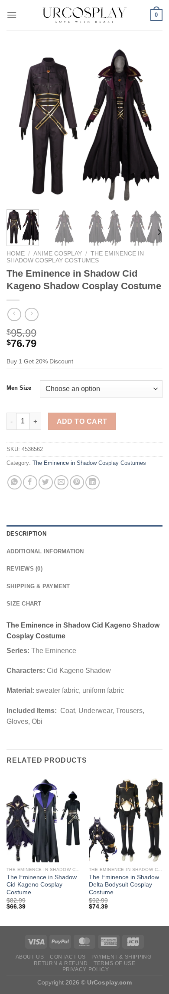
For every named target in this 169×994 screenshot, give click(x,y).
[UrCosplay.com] (84, 15)
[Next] (148, 125)
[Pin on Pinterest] (77, 482)
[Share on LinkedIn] (92, 482)
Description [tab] (26, 533)
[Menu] (11, 14)
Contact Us (68, 957)
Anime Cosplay (57, 253)
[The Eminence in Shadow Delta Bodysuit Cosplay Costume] (125, 818)
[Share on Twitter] (46, 482)
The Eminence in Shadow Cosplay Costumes (75, 257)
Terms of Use (114, 963)
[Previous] (20, 125)
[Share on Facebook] (30, 482)
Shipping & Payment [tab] (38, 586)
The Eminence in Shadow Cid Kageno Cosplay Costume (41, 885)
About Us (30, 957)
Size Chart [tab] (24, 603)
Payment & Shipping (121, 957)
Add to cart (82, 421)
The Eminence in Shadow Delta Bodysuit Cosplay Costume (124, 885)
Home (15, 253)
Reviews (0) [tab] (24, 568)
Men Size (18, 388)
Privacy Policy (85, 969)
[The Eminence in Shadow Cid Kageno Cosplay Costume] (43, 818)
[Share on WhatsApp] (14, 482)
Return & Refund (61, 963)
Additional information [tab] (45, 551)
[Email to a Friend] (61, 482)
